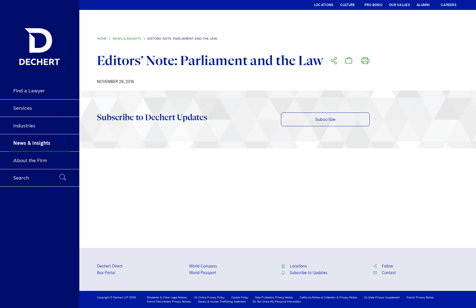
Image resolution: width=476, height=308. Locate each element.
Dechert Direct (110, 266)
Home (102, 39)
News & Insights (127, 39)
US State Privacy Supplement (382, 297)
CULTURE (347, 5)
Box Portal (106, 272)
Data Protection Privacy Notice (274, 297)
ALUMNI (423, 5)
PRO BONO (373, 5)
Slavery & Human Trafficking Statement (222, 301)
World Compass (203, 266)
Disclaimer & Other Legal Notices (167, 297)
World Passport (202, 272)
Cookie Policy (239, 297)
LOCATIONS (324, 5)
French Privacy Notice (420, 297)
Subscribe (325, 119)
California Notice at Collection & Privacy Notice (328, 297)
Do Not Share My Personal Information (277, 301)
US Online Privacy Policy (209, 297)
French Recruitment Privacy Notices (169, 301)
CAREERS (448, 5)
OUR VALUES (399, 5)
